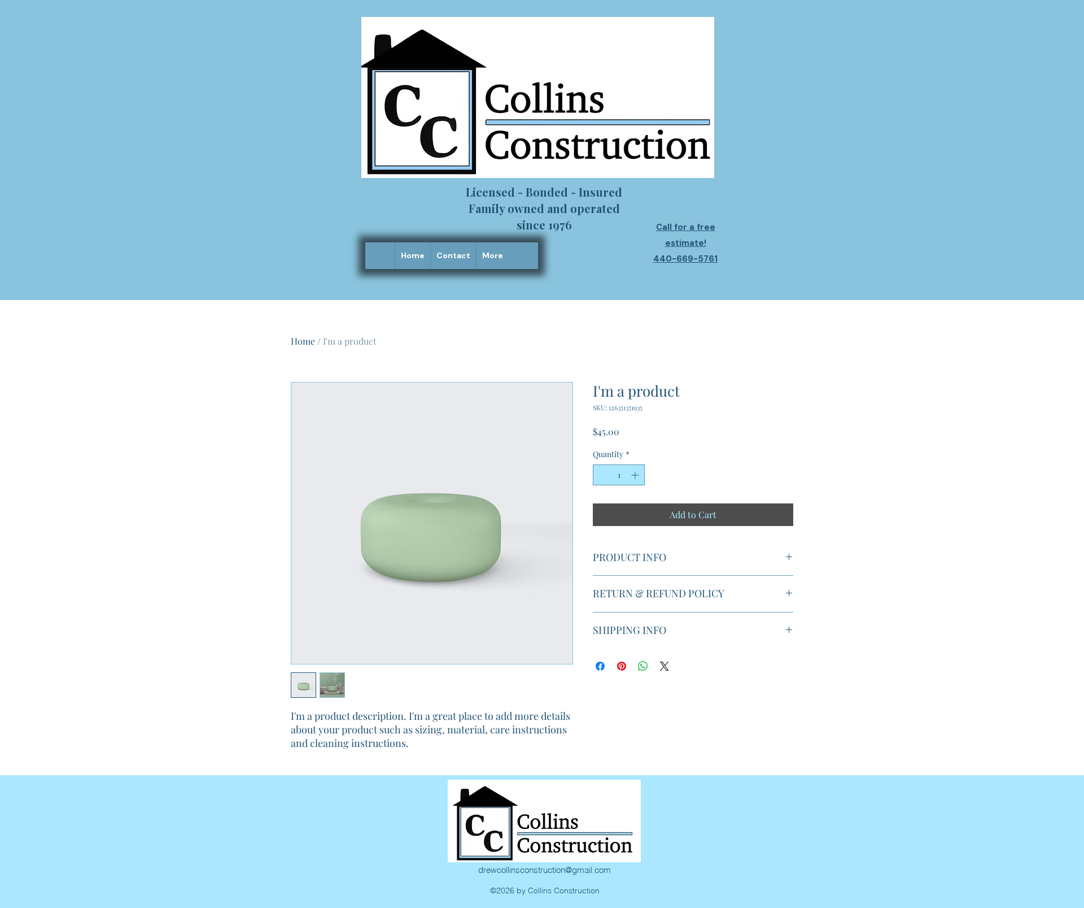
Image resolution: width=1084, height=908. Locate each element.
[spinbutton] (619, 475)
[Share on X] (664, 666)
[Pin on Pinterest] (621, 666)
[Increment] (636, 475)
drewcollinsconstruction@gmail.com (544, 869)
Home (303, 341)
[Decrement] (602, 475)
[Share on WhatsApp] (643, 666)
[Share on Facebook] (600, 666)
